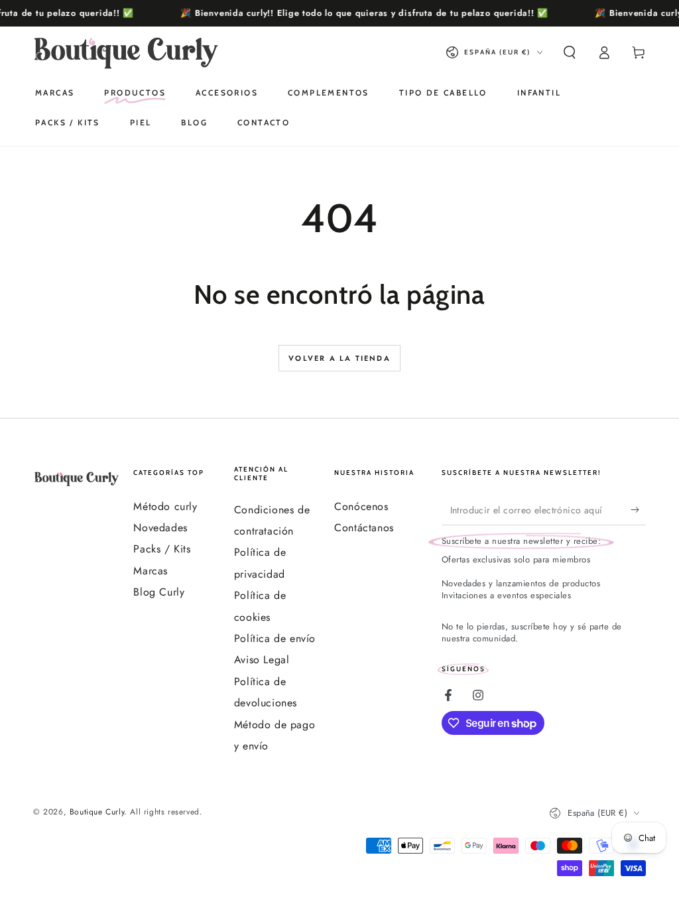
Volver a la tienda (339, 358)
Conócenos (361, 506)
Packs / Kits (161, 548)
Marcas (150, 570)
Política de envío (275, 638)
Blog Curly (158, 592)
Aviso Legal (262, 659)
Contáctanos (364, 527)
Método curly (165, 506)
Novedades (160, 527)
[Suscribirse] (638, 510)
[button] (569, 52)
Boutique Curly (97, 812)
